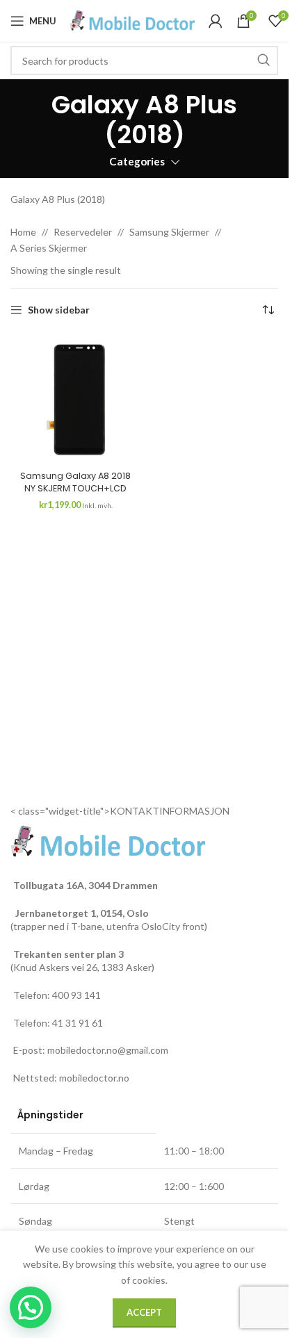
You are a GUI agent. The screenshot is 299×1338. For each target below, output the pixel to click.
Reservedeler (83, 232)
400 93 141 (76, 995)
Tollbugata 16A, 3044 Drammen (85, 885)
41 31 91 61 (77, 1023)
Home (23, 232)
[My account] (215, 21)
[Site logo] (132, 20)
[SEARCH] (263, 60)
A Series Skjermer (48, 248)
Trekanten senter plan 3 (68, 954)
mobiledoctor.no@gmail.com (107, 1050)
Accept (144, 1312)
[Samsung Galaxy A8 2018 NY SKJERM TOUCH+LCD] (75, 399)
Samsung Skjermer (169, 232)
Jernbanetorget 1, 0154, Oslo (81, 913)
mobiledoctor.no (94, 1078)
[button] (30, 1307)
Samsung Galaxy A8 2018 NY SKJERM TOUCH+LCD (75, 482)
